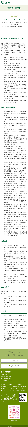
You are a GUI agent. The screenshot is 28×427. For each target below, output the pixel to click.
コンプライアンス (7, 390)
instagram (14, 420)
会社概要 (11, 384)
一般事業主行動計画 (20, 390)
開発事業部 (6, 386)
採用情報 (23, 386)
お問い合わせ (15, 366)
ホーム (4, 384)
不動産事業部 (15, 386)
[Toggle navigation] (25, 2)
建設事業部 (19, 384)
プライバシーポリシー (18, 388)
